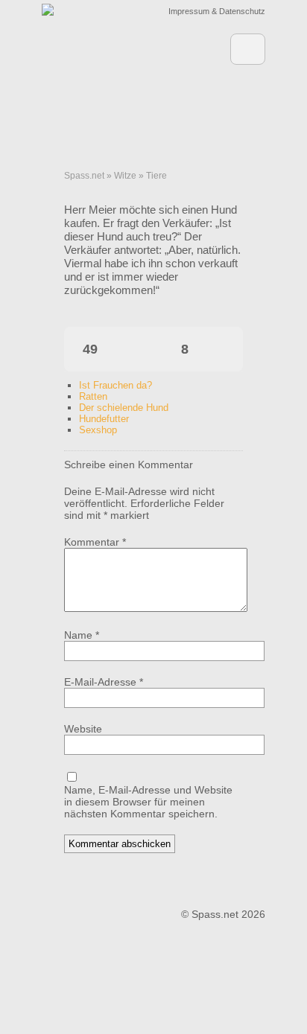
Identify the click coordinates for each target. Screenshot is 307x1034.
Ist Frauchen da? (115, 385)
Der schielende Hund (123, 407)
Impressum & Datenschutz (216, 11)
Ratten (93, 396)
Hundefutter (104, 418)
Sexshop (98, 429)
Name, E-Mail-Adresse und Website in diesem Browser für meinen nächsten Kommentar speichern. (148, 802)
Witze (125, 175)
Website (83, 729)
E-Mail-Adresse (103, 682)
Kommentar (95, 542)
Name (81, 635)
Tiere (156, 175)
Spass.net (84, 175)
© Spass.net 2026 (223, 914)
